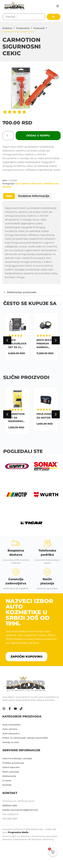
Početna (7, 28)
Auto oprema (22, 183)
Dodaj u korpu (38, 135)
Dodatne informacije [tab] (33, 196)
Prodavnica (23, 28)
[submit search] (53, 17)
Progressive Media (18, 832)
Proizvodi (38, 28)
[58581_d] (31, 88)
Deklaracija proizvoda (21, 292)
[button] (58, 6)
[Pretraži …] (24, 16)
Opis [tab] (9, 196)
